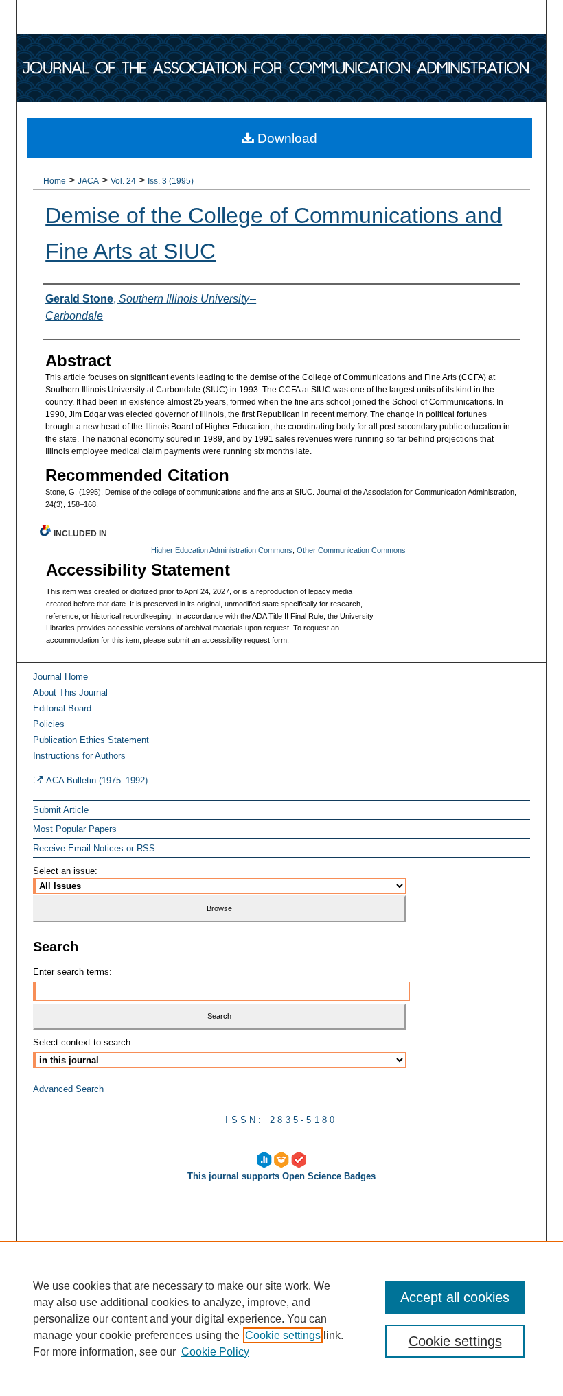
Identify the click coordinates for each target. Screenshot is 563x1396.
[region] (281, 1318)
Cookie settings (283, 1335)
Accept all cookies (454, 1297)
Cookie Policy (215, 1352)
